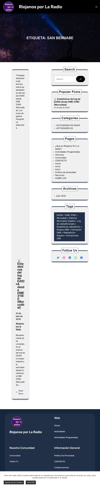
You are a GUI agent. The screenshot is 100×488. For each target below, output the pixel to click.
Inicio (57, 166)
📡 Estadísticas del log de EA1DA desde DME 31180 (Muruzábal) (67, 102)
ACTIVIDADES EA (64, 128)
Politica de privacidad (64, 455)
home (58, 163)
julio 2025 (61, 196)
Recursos (59, 175)
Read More (22, 392)
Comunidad (60, 157)
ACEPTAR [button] (30, 482)
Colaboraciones (61, 467)
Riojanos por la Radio (20, 326)
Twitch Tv (14, 461)
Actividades (59, 431)
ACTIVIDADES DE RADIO (68, 125)
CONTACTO (61, 160)
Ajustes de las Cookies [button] (13, 482)
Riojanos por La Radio (40, 6)
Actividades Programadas (67, 152)
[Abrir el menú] (96, 7)
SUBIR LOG (60, 178)
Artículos (59, 155)
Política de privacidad (65, 172)
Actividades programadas (66, 437)
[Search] (80, 79)
